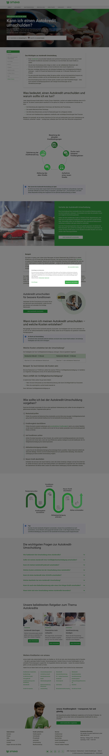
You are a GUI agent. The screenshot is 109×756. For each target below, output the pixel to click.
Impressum (47, 277)
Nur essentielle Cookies (73, 267)
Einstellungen (34, 282)
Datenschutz (41, 277)
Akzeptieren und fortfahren (72, 282)
